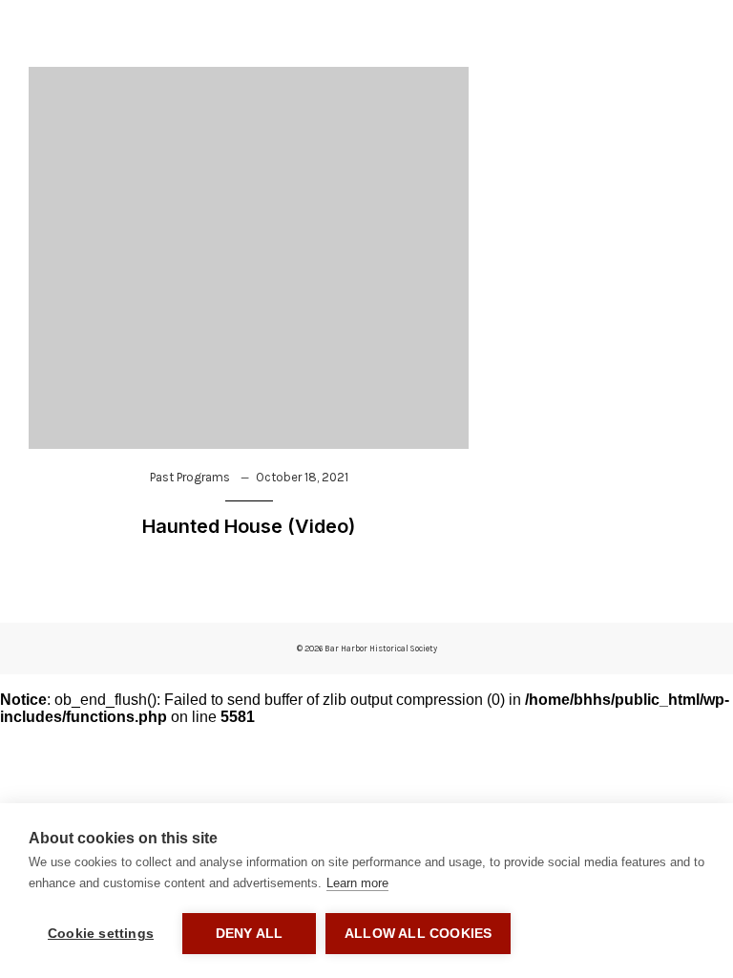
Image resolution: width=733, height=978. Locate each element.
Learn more (357, 883)
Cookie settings (101, 933)
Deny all (249, 933)
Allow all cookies (418, 933)
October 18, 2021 (302, 477)
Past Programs (190, 477)
